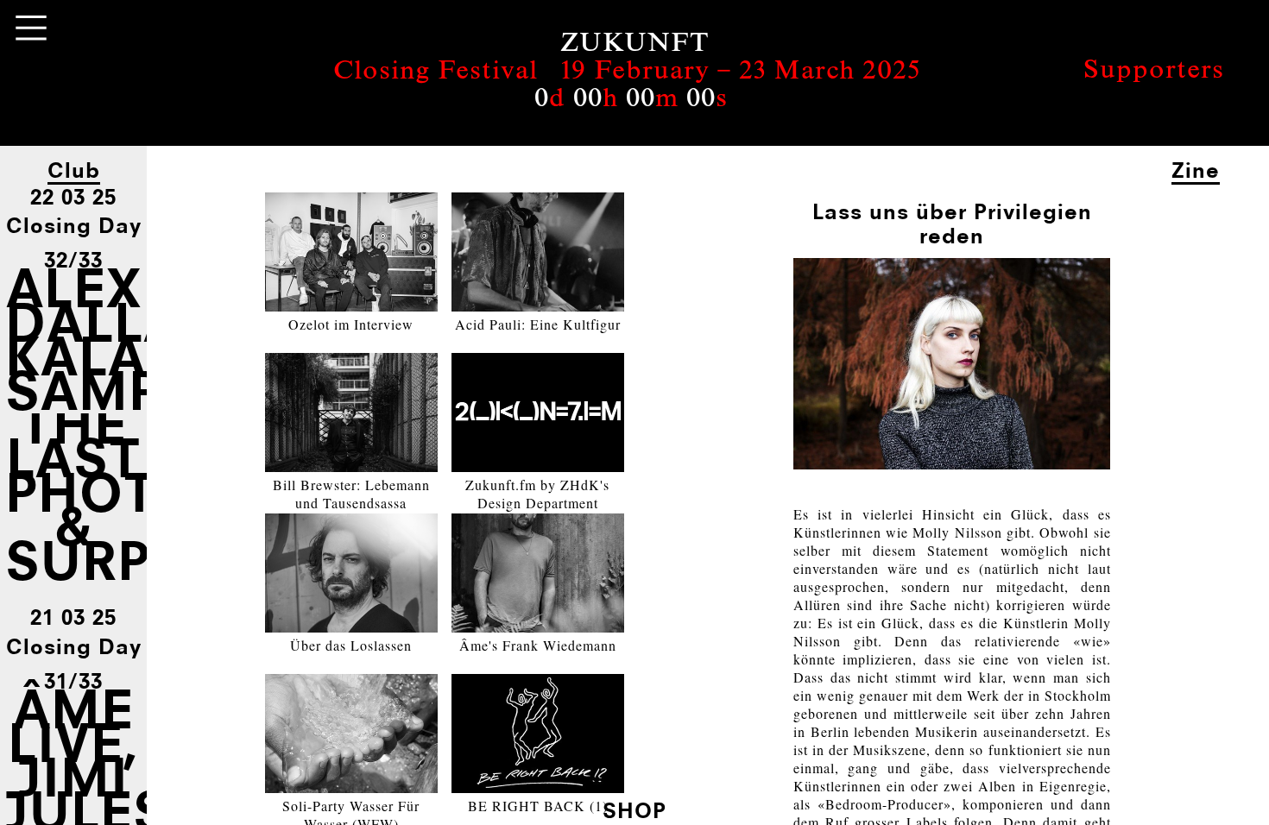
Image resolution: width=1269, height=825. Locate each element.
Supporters (1153, 72)
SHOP (634, 809)
